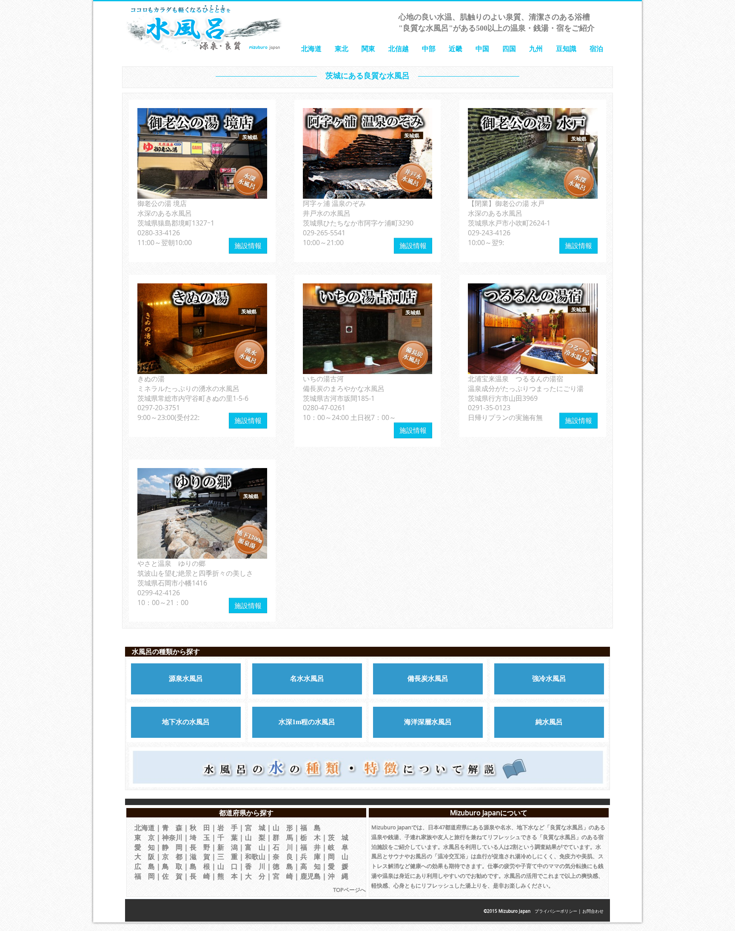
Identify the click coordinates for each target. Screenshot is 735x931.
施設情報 (248, 245)
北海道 (311, 48)
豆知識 (566, 48)
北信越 (398, 48)
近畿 (455, 48)
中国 (482, 48)
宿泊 (596, 48)
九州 (536, 48)
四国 (509, 48)
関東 (368, 48)
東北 (341, 48)
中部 (429, 48)
